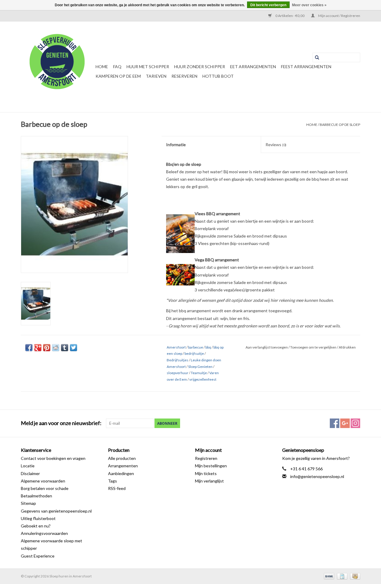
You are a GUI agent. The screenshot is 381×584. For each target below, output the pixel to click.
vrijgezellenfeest (202, 379)
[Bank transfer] (328, 576)
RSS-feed (117, 488)
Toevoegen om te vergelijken (313, 347)
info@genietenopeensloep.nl (317, 476)
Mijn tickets (206, 473)
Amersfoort (176, 347)
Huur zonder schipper (199, 66)
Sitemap (28, 503)
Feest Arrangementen (306, 66)
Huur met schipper (148, 66)
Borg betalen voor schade (44, 488)
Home (102, 66)
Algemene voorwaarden (43, 480)
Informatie (176, 144)
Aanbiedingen (121, 473)
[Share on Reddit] (55, 347)
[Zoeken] (317, 57)
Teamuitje (199, 373)
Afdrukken (347, 347)
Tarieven (156, 76)
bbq (208, 347)
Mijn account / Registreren (339, 15)
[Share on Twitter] (73, 347)
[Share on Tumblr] (64, 347)
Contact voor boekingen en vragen (53, 458)
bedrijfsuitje (194, 353)
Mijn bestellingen (211, 465)
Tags (112, 480)
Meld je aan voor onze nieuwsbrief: (61, 423)
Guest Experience (37, 555)
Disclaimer (30, 473)
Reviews (276, 144)
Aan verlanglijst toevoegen (267, 347)
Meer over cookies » (309, 5)
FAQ (117, 66)
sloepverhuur (177, 373)
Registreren (206, 458)
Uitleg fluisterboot (38, 518)
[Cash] (354, 576)
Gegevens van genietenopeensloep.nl (56, 510)
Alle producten (122, 458)
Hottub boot (218, 76)
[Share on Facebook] (28, 347)
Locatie (28, 465)
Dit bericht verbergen (268, 5)
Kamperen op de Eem (118, 76)
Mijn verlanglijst (209, 480)
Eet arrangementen (253, 66)
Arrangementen (123, 465)
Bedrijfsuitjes (177, 360)
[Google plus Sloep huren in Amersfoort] (345, 423)
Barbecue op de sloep (340, 124)
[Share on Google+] (37, 347)
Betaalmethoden (36, 495)
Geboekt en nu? (36, 525)
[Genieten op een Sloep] (57, 66)
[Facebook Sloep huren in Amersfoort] (334, 423)
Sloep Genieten (200, 366)
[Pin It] (46, 347)
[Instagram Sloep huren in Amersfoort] (355, 423)
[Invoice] (341, 576)
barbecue (195, 347)
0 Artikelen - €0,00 (290, 15)
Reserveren (184, 76)
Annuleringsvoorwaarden (44, 533)
